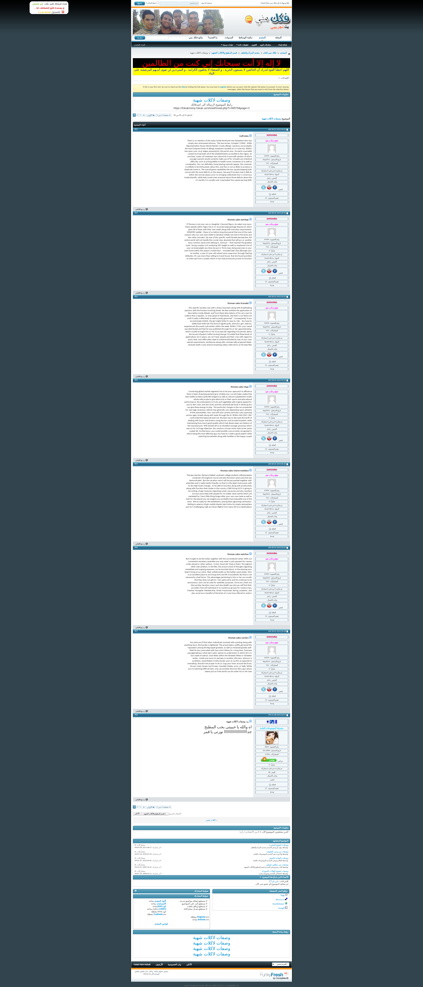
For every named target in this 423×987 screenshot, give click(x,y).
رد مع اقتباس (140, 209)
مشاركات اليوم (265, 45)
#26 (136, 548)
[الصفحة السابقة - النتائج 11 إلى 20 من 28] (144, 115)
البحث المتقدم (140, 45)
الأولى (149, 115)
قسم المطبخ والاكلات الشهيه (224, 53)
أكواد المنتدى (160, 901)
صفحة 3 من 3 (162, 115)
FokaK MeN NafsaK (142, 965)
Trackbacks (158, 914)
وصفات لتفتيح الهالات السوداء (275, 871)
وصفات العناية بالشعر (278, 858)
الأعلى (137, 814)
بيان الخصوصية (174, 965)
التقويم (254, 45)
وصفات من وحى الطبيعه (277, 852)
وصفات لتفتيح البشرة (278, 845)
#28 (136, 715)
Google (281, 908)
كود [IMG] (161, 906)
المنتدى (262, 37)
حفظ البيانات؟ (151, 3)
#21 (136, 129)
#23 (136, 297)
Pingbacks (201, 917)
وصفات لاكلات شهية (211, 100)
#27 (136, 631)
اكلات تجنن (211, 820)
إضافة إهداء (282, 45)
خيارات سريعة (228, 45)
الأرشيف (159, 965)
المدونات (229, 37)
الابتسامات (161, 904)
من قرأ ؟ (274, 881)
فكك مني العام (269, 53)
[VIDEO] (162, 909)
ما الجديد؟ (212, 37)
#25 (136, 464)
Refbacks (202, 920)
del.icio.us (280, 900)
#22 (136, 213)
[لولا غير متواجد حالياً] (271, 738)
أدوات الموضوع (139, 125)
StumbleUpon (278, 904)
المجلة (278, 37)
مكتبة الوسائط (245, 37)
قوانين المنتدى (161, 924)
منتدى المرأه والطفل (250, 53)
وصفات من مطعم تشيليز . (276, 865)
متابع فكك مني (196, 37)
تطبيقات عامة (243, 45)
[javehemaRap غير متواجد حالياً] (271, 148)
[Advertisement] (155, 160)
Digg (282, 895)
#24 (136, 380)
